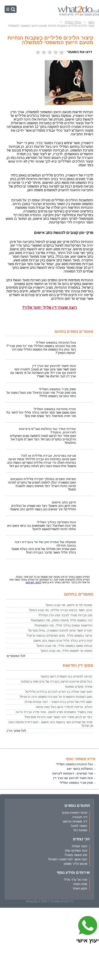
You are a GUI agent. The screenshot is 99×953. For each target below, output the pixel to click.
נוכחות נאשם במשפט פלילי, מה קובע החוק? (64, 645)
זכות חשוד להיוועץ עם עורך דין (54, 366)
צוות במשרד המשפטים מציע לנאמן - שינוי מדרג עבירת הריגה (54, 712)
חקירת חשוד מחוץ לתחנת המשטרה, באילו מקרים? (60, 630)
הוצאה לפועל (79, 826)
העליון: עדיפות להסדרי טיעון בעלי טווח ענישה (64, 707)
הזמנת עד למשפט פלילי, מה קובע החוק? (66, 651)
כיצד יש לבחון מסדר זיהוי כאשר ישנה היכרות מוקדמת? (58, 717)
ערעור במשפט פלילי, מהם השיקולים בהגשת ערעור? (59, 635)
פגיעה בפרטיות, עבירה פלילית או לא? (48, 455)
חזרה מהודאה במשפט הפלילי (54, 409)
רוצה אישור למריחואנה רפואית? (67, 859)
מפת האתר (80, 884)
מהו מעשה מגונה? (75, 855)
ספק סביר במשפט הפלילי (57, 389)
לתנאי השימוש (33, 582)
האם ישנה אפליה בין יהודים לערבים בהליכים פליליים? (58, 691)
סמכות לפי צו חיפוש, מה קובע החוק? (68, 605)
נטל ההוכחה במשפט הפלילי (55, 342)
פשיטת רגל (80, 830)
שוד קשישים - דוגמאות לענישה (72, 773)
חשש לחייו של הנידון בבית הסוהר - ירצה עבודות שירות (58, 702)
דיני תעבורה (79, 817)
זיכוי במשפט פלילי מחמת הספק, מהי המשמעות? (61, 620)
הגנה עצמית (79, 846)
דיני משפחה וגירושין (75, 821)
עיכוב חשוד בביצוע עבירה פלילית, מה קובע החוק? (60, 610)
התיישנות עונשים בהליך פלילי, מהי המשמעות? (63, 625)
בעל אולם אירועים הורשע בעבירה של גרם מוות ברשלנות (56, 681)
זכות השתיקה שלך (75, 850)
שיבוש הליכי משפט (75, 863)
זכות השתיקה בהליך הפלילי (56, 522)
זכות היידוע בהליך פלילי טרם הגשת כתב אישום (62, 640)
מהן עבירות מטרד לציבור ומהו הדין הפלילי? (65, 615)
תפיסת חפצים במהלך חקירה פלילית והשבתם (43, 479)
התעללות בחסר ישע (80, 769)
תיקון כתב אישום (64, 502)
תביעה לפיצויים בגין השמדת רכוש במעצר (66, 676)
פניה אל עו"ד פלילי (75, 879)
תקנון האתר (80, 888)
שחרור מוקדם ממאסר (78, 686)
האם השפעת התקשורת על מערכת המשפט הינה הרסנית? (55, 697)
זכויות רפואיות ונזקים (74, 812)
